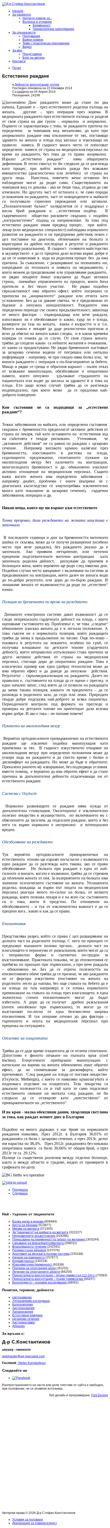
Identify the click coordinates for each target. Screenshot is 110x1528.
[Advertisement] (55, 1455)
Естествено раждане (27, 1315)
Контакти (19, 61)
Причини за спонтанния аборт (35, 1268)
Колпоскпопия (22, 1304)
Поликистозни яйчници (29, 1250)
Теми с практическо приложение (46, 43)
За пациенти (21, 14)
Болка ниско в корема (28, 1221)
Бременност (42, 25)
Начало (17, 11)
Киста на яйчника (25, 1225)
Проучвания (31, 36)
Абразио (18, 1326)
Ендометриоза (23, 1261)
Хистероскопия (23, 1308)
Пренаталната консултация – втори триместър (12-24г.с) (54, 1275)
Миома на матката (25, 1228)
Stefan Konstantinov (31, 1363)
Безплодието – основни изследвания (40, 1282)
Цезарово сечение (25, 1319)
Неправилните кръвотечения (34, 1236)
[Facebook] (21, 1378)
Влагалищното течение (29, 1246)
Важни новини (33, 40)
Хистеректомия (23, 1322)
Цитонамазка (22, 1297)
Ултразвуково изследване (31, 1301)
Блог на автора (34, 57)
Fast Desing (99, 1395)
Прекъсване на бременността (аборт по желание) (49, 1239)
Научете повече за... (37, 18)
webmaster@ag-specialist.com (23, 1356)
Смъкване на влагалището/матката (38, 1243)
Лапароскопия (22, 1312)
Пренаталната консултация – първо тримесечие (48, 1279)
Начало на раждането (28, 1257)
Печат (16, 68)
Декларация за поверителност (34, 1523)
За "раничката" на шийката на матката (40, 1232)
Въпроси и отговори (37, 22)
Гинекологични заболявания (53, 29)
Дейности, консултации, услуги (37, 84)
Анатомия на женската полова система (41, 1254)
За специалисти (24, 32)
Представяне (32, 54)
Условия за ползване (27, 1519)
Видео (27, 47)
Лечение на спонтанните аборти (36, 1272)
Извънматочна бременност (32, 1264)
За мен (17, 50)
